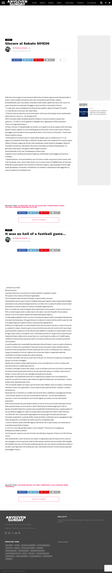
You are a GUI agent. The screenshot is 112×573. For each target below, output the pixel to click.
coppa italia (47, 556)
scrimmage (9, 486)
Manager (25, 207)
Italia (53, 485)
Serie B (51, 3)
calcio (31, 205)
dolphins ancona (25, 485)
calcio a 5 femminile (28, 545)
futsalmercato (35, 556)
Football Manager (13, 207)
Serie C (59, 3)
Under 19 (80, 3)
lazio (24, 553)
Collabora (91, 3)
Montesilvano (23, 550)
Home (34, 3)
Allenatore (23, 205)
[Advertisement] (56, 19)
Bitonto (40, 548)
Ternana (9, 559)
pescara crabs (62, 485)
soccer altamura (42, 553)
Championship (53, 205)
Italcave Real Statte (13, 553)
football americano (41, 485)
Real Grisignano (22, 556)
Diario (61, 205)
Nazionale (69, 3)
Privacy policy (63, 542)
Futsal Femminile (43, 545)
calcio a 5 (9, 548)
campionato (10, 556)
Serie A (42, 3)
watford (33, 207)
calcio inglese (40, 205)
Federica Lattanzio (21, 48)
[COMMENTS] (60, 59)
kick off (31, 553)
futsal (17, 545)
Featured (9, 545)
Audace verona (11, 550)
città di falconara (28, 548)
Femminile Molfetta (37, 550)
